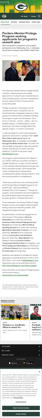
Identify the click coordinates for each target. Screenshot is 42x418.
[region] (21, 393)
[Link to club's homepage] (4, 15)
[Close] (39, 371)
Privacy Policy (18, 398)
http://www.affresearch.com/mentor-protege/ (19, 266)
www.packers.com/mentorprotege (15, 275)
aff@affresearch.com (10, 154)
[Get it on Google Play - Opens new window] (28, 364)
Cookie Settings (21, 402)
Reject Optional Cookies (21, 408)
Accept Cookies (21, 414)
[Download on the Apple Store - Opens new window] (13, 363)
